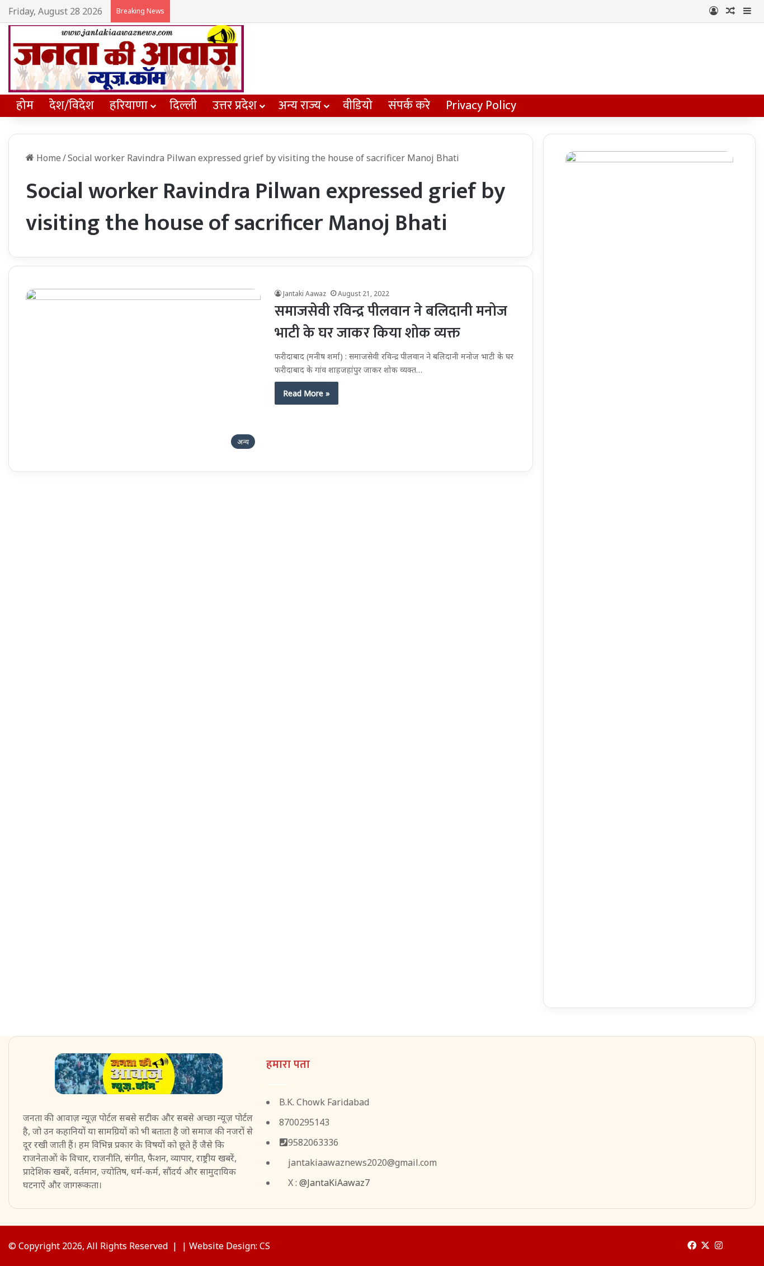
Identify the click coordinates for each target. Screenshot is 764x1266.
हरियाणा (129, 105)
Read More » (306, 393)
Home (47, 158)
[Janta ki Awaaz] (126, 58)
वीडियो (357, 105)
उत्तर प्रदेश (235, 105)
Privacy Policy (481, 105)
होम (25, 105)
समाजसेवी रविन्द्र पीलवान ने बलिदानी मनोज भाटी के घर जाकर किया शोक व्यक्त (391, 322)
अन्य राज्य (300, 105)
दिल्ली (183, 105)
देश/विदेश (71, 105)
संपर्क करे (409, 105)
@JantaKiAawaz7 (334, 1182)
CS (265, 1246)
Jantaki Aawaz (304, 293)
